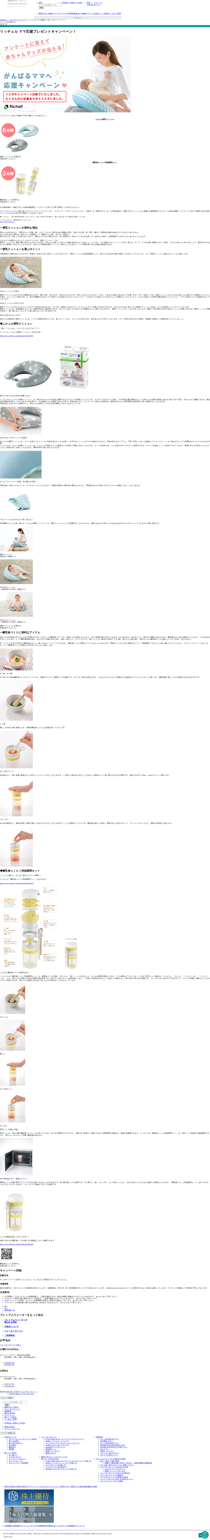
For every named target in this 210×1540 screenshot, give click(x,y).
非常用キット (51, 1449)
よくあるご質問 (115, 13)
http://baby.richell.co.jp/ (7, 222)
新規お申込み (9, 1486)
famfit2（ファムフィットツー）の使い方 (61, 1463)
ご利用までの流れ (75, 3)
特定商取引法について (53, 1526)
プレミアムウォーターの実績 (111, 1481)
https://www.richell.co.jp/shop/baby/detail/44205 (16, 883)
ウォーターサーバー (13, 1331)
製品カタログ (51, 1453)
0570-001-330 (9, 1365)
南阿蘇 (11, 1449)
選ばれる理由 (80, 13)
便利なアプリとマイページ (32, 1486)
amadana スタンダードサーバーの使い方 (61, 1469)
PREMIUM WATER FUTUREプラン (113, 1447)
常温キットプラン (107, 1451)
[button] (205, 1535)
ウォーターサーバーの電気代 (111, 1475)
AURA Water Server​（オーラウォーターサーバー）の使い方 (68, 1461)
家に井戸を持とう (16, 1443)
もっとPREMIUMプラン (109, 1439)
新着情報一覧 (9, 1310)
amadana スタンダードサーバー (58, 1445)
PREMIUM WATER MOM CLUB (112, 1445)
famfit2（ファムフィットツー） (58, 1441)
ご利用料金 (9, 1335)
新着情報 (86, 1486)
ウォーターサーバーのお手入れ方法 (114, 1467)
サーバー (60, 13)
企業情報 (7, 1526)
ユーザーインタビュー (17, 1459)
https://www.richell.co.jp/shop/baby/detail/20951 (16, 336)
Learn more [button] (8, 1536)
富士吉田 (12, 1445)
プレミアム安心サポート (109, 1453)
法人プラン (104, 1449)
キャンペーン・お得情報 (18, 1463)
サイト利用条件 (68, 1526)
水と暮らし (13, 1455)
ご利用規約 (15, 1526)
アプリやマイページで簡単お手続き (114, 1477)
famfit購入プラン (106, 1441)
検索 (40, 3)
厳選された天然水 (11, 1407)
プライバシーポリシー (29, 1526)
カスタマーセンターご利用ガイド (56, 1486)
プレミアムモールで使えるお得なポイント (116, 1479)
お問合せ (64, 3)
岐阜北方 (12, 1447)
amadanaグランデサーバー (56, 1447)
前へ (6, 1306)
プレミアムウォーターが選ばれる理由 (15, 1321)
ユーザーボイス (15, 1457)
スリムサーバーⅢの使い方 (56, 1467)
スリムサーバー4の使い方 (56, 1465)
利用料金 (71, 13)
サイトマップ (79, 1526)
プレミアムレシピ (16, 1461)
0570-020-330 (9, 1386)
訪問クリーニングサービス (115, 1471)
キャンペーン (91, 13)
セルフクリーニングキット (115, 1469)
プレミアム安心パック (109, 1455)
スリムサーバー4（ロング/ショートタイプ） (63, 1443)
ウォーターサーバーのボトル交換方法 (115, 1473)
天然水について (11, 1326)
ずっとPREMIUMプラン (109, 1443)
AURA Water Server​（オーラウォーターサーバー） (65, 1439)
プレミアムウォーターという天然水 (23, 1439)
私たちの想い (14, 1441)
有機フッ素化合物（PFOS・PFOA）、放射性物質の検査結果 (128, 1463)
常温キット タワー (53, 1451)
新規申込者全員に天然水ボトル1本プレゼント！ (19, 1392)
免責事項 (41, 1526)
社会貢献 (93, 1486)
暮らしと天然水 (102, 13)
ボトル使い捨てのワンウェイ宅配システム (116, 1465)
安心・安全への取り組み (109, 1461)
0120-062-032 (9, 1363)
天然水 (46, 13)
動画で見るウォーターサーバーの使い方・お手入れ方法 (54, 1458)
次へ (6, 1308)
